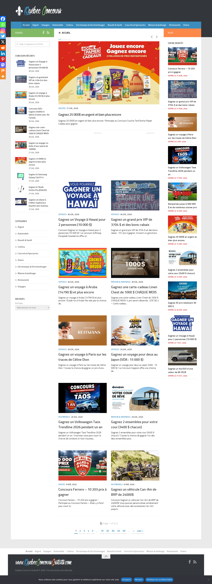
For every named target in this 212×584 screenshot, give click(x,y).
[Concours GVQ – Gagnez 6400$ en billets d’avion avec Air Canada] (21, 110)
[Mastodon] (3, 65)
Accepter (126, 579)
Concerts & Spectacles (135, 25)
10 (102, 530)
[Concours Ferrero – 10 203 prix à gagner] (82, 465)
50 (124, 530)
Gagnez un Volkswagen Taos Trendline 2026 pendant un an (182, 171)
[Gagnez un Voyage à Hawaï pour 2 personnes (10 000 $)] (82, 195)
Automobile (57, 25)
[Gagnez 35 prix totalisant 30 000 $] (182, 290)
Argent (35, 25)
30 (113, 530)
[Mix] (3, 71)
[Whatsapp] (3, 24)
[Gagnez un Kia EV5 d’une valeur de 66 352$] (182, 356)
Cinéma (69, 25)
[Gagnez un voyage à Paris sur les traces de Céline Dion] (82, 330)
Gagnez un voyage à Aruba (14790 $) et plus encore (39, 96)
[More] (3, 76)
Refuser (138, 579)
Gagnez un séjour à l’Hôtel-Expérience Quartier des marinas (38, 203)
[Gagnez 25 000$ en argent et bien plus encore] (108, 72)
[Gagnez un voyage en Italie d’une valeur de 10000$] (21, 145)
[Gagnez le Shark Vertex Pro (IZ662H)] (21, 189)
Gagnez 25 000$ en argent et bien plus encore (89, 114)
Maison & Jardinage (157, 25)
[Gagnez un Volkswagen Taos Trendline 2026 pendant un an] (82, 398)
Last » (140, 530)
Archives (19, 303)
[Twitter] (3, 36)
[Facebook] (3, 19)
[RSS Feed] (48, 32)
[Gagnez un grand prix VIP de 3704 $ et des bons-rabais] (135, 195)
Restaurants (174, 25)
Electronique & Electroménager (90, 25)
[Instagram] (3, 30)
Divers (186, 25)
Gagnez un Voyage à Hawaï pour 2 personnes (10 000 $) (38, 64)
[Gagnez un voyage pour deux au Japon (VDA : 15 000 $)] (135, 330)
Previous (151, 36)
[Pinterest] (3, 59)
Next (156, 36)
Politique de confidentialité (159, 579)
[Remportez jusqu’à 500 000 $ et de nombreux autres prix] (182, 192)
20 (107, 530)
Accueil (26, 25)
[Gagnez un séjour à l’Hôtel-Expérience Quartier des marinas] (21, 201)
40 (118, 530)
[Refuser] (208, 579)
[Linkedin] (3, 53)
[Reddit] (3, 48)
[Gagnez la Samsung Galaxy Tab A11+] (21, 176)
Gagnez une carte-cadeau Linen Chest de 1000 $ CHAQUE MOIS (39, 130)
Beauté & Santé (115, 25)
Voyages (45, 25)
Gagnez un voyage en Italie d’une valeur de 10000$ (38, 146)
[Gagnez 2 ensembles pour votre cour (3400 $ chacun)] (135, 398)
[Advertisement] (80, 152)
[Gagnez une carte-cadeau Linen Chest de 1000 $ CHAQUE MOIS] (135, 263)
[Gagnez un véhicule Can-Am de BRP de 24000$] (135, 465)
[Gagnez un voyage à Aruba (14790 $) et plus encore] (82, 263)
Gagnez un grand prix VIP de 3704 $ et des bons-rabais (38, 80)
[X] (3, 42)
